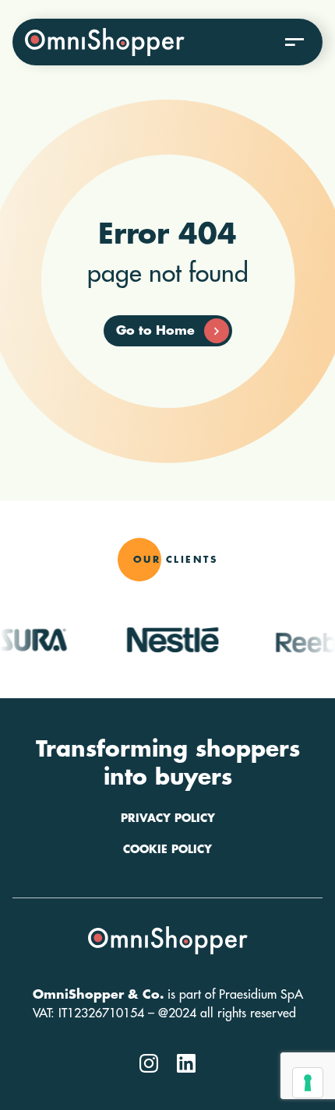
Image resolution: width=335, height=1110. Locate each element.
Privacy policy (168, 818)
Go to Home (155, 331)
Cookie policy (167, 849)
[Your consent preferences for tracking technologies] (308, 1083)
